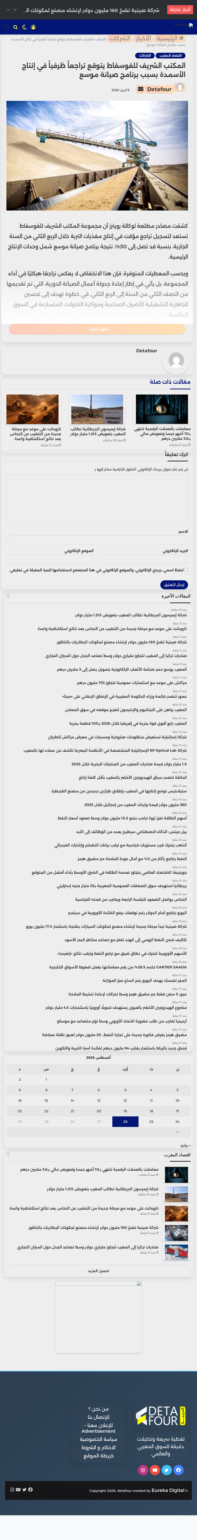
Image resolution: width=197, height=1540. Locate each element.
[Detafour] (183, 26)
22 (46, 1111)
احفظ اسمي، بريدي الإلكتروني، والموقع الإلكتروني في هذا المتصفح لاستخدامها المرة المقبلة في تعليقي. (96, 570)
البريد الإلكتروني (175, 551)
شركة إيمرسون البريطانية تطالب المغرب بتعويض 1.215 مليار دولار (98, 431)
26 (125, 1121)
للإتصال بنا (98, 1417)
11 (151, 1100)
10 (177, 1100)
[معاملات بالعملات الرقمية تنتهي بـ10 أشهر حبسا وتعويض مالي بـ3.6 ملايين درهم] (162, 409)
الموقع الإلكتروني (79, 551)
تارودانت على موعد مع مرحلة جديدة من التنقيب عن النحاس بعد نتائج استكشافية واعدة (35, 434)
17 (177, 1111)
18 (151, 1111)
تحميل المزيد (98, 1271)
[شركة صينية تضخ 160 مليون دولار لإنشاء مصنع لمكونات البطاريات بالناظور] (176, 1233)
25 (151, 1121)
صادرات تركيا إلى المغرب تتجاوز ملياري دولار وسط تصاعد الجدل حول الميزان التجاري (88, 1247)
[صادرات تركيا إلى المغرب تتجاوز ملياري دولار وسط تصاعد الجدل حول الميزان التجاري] (176, 1252)
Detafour (159, 89)
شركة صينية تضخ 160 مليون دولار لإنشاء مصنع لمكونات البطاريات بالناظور (93, 1227)
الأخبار (143, 38)
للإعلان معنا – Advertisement (98, 1428)
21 (72, 1111)
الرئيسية (168, 38)
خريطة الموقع (99, 1456)
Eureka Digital (168, 1490)
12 (125, 1100)
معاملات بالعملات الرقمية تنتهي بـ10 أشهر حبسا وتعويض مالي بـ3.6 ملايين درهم (162, 433)
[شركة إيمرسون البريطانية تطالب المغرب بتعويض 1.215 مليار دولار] (97, 409)
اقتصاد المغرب (171, 55)
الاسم (183, 531)
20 (99, 1111)
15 (46, 1100)
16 (20, 1100)
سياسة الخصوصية (98, 1439)
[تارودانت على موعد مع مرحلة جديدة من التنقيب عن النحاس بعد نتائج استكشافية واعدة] (32, 409)
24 (177, 1121)
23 (20, 1111)
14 (72, 1100)
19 (125, 1111)
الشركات (120, 38)
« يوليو (186, 1145)
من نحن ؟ (98, 1409)
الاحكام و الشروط (99, 1447)
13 (99, 1100)
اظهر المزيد (98, 329)
